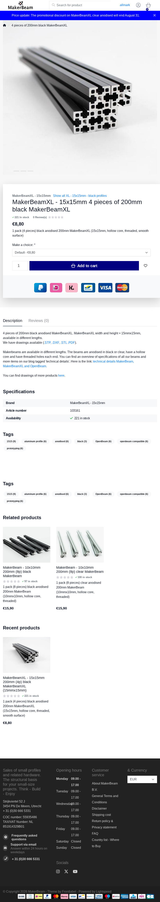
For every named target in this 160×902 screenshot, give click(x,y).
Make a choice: (23, 245)
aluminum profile (35, 441)
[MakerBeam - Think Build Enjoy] (26, 5)
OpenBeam (103, 441)
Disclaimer (99, 808)
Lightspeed (103, 891)
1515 (11, 441)
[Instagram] (59, 871)
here (61, 375)
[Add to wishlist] (145, 265)
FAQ (95, 833)
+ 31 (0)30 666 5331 (17, 811)
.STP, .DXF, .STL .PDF (59, 342)
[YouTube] (77, 871)
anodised (62, 441)
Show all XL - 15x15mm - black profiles (80, 195)
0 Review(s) (40, 217)
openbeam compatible (134, 441)
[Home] (4, 25)
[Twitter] (67, 871)
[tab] (38, 321)
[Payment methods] (21, 896)
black (82, 441)
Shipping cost (101, 814)
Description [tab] (12, 320)
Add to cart (86, 266)
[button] (138, 5)
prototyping (15, 448)
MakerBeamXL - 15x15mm (31, 195)
